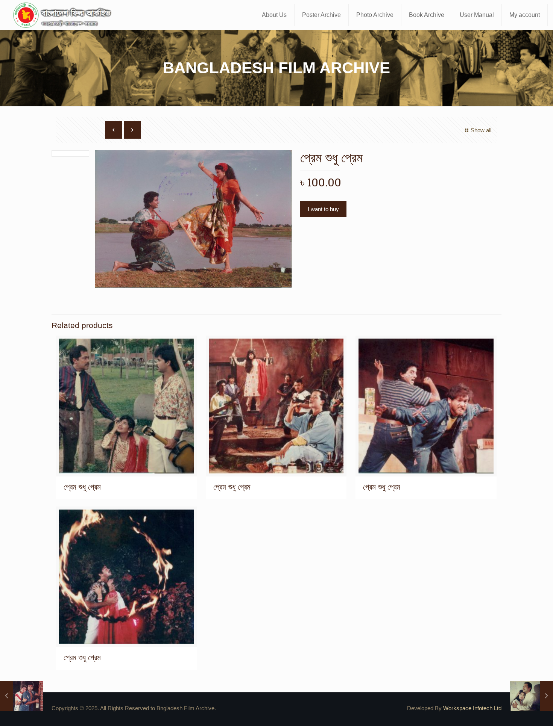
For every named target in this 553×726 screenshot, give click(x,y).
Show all (481, 130)
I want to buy (323, 209)
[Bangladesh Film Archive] (64, 15)
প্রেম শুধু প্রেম (82, 486)
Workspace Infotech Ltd (472, 708)
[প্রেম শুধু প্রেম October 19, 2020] (21, 696)
